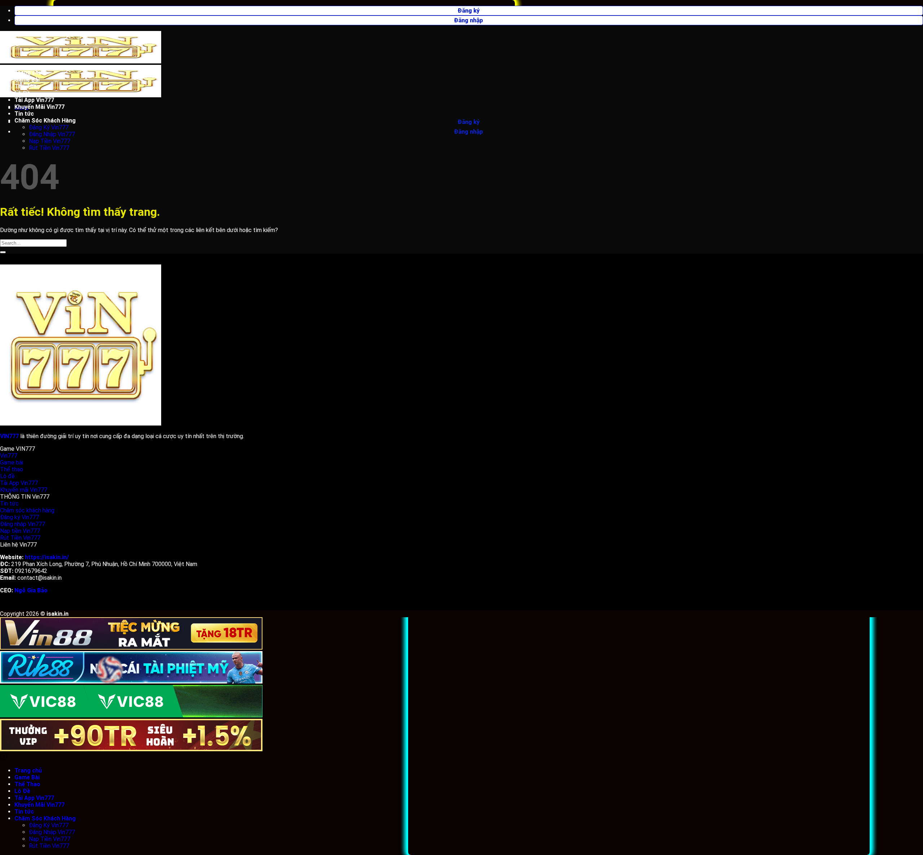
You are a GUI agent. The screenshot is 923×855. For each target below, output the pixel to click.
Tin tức (24, 113)
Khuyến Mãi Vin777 (39, 106)
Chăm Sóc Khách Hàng (45, 120)
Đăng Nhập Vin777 (52, 134)
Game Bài (27, 79)
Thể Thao (27, 86)
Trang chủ (28, 72)
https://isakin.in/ (47, 557)
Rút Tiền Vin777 (49, 147)
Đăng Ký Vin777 (49, 127)
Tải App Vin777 (34, 100)
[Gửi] (3, 252)
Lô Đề (22, 93)
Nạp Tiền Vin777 (49, 141)
